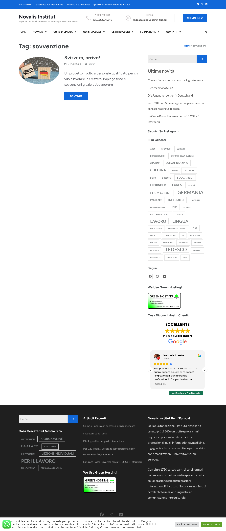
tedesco (176, 249)
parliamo (195, 235)
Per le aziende (28, 468)
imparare (156, 200)
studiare (183, 242)
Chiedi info (195, 18)
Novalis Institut (37, 17)
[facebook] (198, 4)
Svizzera (154, 250)
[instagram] (202, 4)
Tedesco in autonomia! (78, 4)
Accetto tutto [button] (211, 524)
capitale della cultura (182, 156)
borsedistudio (157, 156)
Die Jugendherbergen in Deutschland (170, 95)
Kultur (187, 207)
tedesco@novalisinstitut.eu (150, 19)
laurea (179, 214)
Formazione (148, 32)
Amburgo (166, 149)
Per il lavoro (38, 461)
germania (190, 192)
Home (22, 32)
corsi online (52, 439)
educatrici (185, 177)
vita (185, 258)
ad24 (152, 149)
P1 (183, 235)
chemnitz (154, 163)
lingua (180, 221)
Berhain (181, 149)
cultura (158, 170)
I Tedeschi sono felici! (160, 88)
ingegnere (195, 200)
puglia (153, 242)
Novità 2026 (25, 4)
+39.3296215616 (102, 19)
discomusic (189, 171)
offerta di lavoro (177, 228)
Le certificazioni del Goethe (49, 4)
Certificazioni (121, 32)
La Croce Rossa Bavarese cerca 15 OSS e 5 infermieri (112, 461)
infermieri (176, 200)
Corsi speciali (92, 32)
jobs (174, 207)
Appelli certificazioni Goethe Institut (111, 4)
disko (153, 178)
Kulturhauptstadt (159, 214)
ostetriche (170, 235)
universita (155, 258)
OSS (195, 228)
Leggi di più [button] (160, 384)
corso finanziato (177, 162)
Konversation (28, 454)
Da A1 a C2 (29, 446)
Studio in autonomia (51, 468)
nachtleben (156, 228)
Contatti (172, 32)
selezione (168, 242)
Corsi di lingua (63, 32)
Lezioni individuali (58, 453)
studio (197, 242)
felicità (191, 185)
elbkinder (158, 185)
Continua (76, 96)
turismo (197, 250)
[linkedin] (206, 4)
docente (166, 178)
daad (175, 171)
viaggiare (172, 258)
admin (92, 64)
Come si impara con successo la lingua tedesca (175, 80)
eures (177, 185)
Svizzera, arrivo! (82, 57)
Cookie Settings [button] (187, 524)
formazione (160, 193)
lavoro (158, 221)
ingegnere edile (157, 207)
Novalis (38, 32)
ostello (154, 235)
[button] (204, 369)
